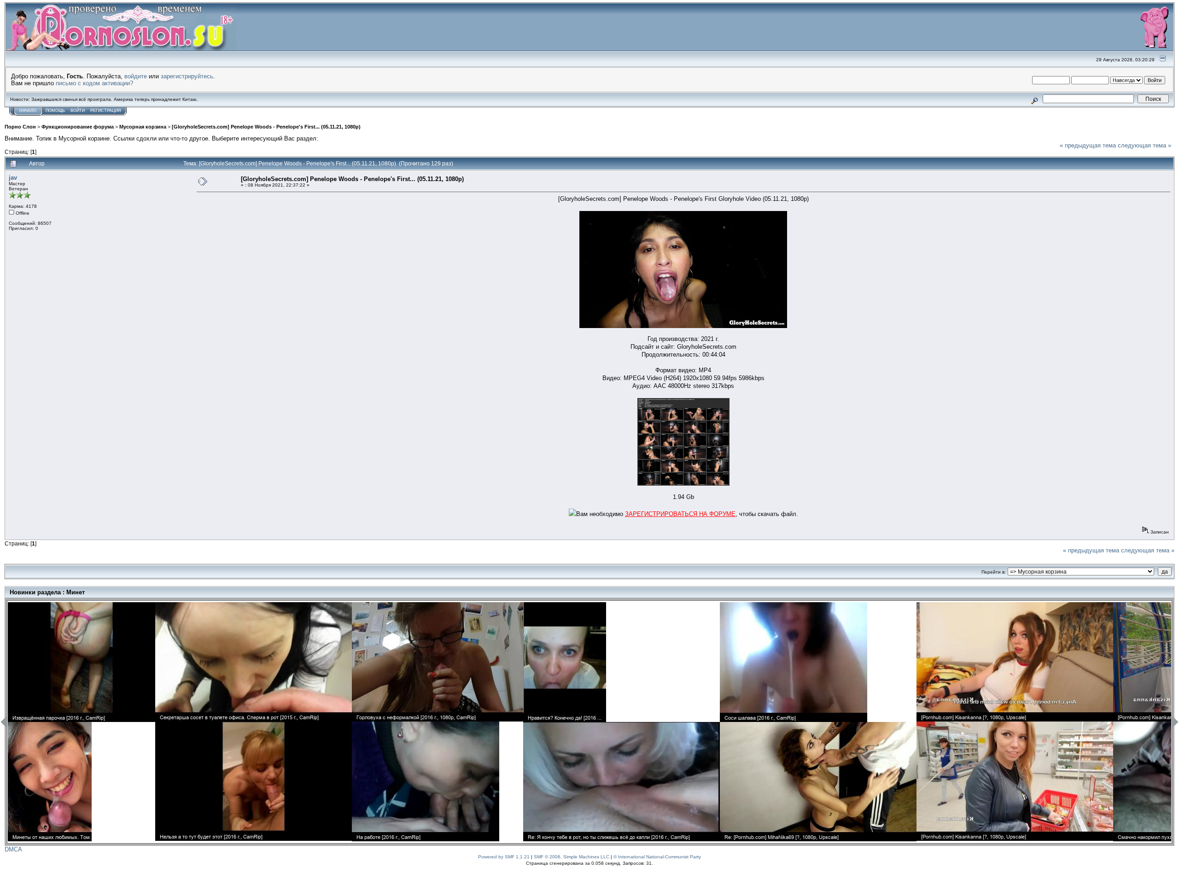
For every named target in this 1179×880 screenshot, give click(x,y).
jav (13, 177)
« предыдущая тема (1088, 145)
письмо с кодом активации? (94, 83)
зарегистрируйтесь (187, 76)
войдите (135, 76)
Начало (27, 110)
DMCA (13, 849)
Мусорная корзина (142, 126)
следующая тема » (1144, 145)
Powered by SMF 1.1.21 (504, 856)
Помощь (55, 110)
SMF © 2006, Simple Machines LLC (571, 856)
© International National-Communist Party (657, 856)
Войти (77, 110)
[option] (81, 721)
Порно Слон (20, 126)
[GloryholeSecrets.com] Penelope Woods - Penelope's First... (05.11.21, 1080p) (266, 126)
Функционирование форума (77, 126)
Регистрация (105, 110)
